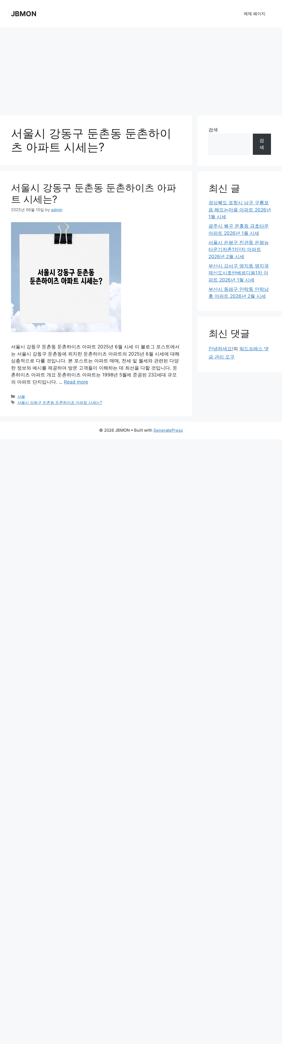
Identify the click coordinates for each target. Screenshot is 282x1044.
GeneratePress (168, 430)
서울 (21, 396)
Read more (76, 382)
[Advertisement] (141, 68)
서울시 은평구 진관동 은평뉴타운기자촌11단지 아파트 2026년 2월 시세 (238, 249)
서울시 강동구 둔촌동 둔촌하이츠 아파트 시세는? (59, 402)
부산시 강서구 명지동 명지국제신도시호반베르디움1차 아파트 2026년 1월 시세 (238, 273)
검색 (213, 130)
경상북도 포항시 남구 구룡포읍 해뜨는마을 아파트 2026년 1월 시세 (239, 209)
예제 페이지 (254, 13)
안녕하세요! (220, 348)
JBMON (23, 14)
